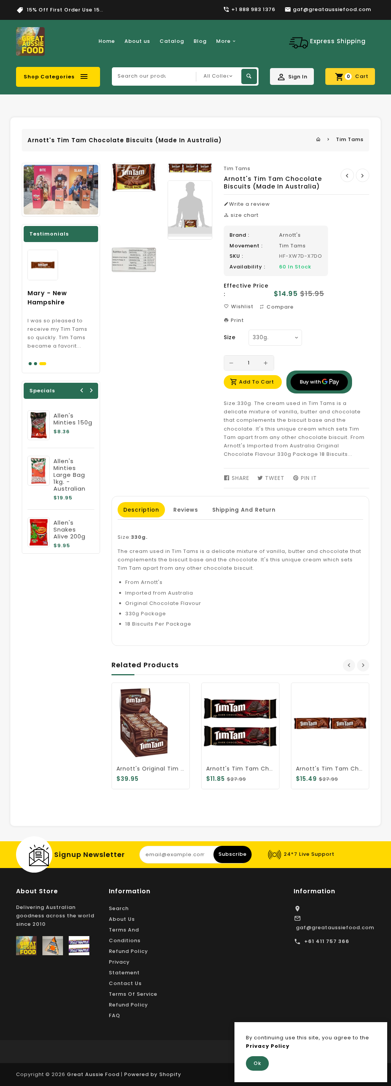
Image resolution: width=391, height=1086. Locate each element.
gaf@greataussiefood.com (335, 927)
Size (230, 337)
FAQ (114, 1015)
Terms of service (133, 994)
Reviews (185, 510)
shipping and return (244, 510)
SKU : (236, 256)
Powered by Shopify (152, 1074)
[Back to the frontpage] (318, 139)
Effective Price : (246, 290)
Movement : (246, 245)
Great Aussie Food (93, 1074)
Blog (200, 41)
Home (107, 41)
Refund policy (128, 1004)
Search (119, 908)
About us (137, 41)
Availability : (247, 266)
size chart (244, 215)
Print (236, 320)
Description (141, 510)
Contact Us (125, 983)
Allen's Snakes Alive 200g (69, 529)
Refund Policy (128, 951)
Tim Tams (350, 139)
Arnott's (290, 235)
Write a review (249, 204)
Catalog (172, 41)
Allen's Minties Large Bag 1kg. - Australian (69, 475)
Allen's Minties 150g (72, 418)
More (223, 41)
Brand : (239, 235)
